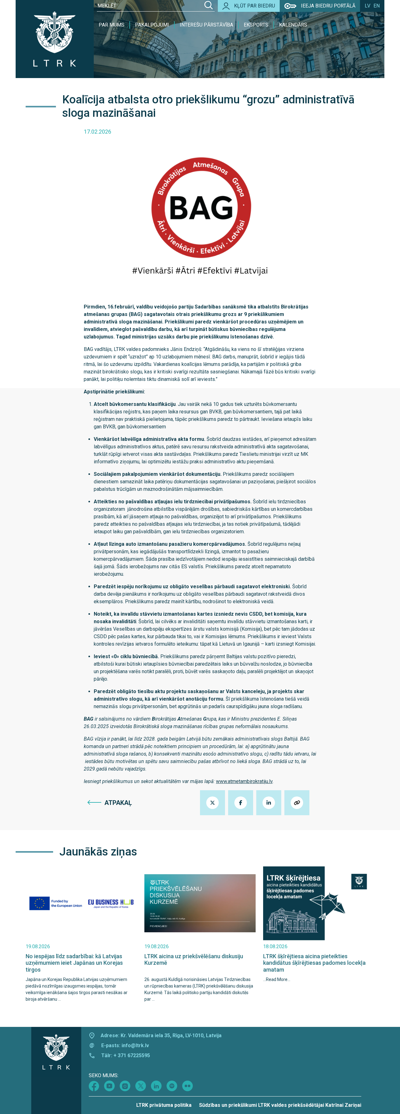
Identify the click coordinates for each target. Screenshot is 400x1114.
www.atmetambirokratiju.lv (244, 781)
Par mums (111, 25)
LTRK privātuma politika (164, 1105)
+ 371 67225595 (131, 1055)
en (376, 6)
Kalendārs (293, 25)
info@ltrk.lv (135, 1045)
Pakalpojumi (152, 25)
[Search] (208, 6)
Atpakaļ (118, 802)
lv (367, 6)
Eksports (256, 25)
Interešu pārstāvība (206, 25)
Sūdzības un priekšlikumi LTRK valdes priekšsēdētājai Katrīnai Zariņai (280, 1105)
